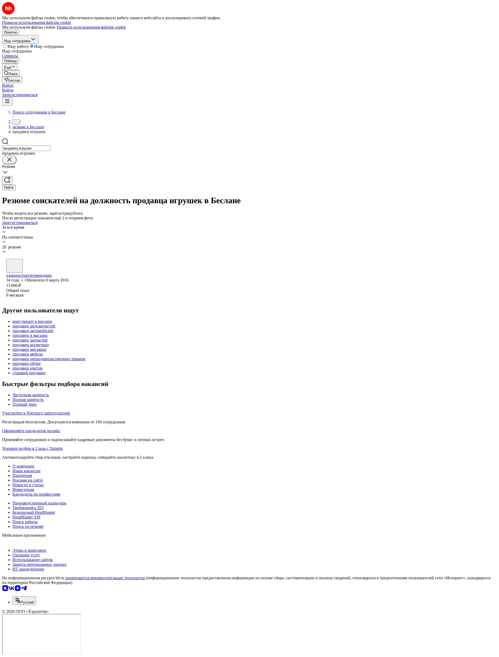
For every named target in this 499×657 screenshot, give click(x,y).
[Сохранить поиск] (7, 180)
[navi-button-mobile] (7, 101)
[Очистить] (9, 160)
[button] (8, 85)
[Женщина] (14, 266)
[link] (11, 73)
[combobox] (26, 148)
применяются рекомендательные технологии (105, 578)
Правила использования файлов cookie (91, 27)
